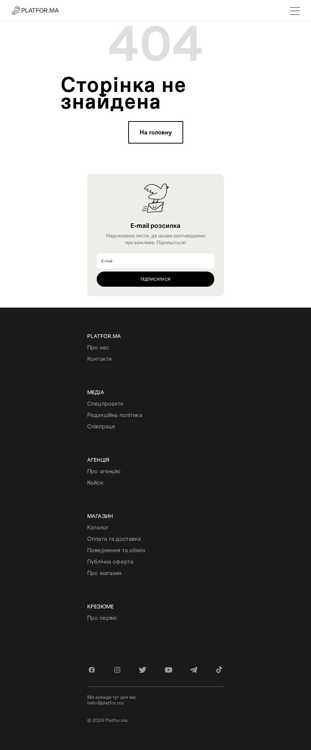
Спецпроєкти (105, 403)
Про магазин (104, 573)
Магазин (100, 516)
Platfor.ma (104, 336)
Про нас (98, 347)
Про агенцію (104, 471)
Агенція (98, 460)
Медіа (95, 392)
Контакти (99, 358)
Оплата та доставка (114, 538)
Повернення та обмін (116, 550)
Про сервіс (102, 617)
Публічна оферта (110, 561)
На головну (156, 132)
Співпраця (101, 426)
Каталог (97, 527)
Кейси (95, 482)
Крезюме (100, 606)
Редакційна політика (114, 415)
